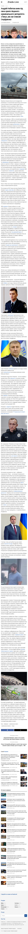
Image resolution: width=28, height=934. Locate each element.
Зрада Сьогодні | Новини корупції (10, 931)
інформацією (5, 162)
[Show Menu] (1, 2)
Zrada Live (13, 2)
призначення (7, 372)
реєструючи (14, 455)
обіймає (5, 283)
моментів (11, 170)
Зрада (6, 6)
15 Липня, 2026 (14, 767)
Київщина (6, 724)
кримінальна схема (14, 724)
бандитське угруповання (12, 245)
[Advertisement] (14, 41)
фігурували (4, 140)
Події (13, 725)
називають (5, 206)
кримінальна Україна (6, 725)
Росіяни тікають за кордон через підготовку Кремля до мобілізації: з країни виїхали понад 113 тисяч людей (17, 812)
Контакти (19, 928)
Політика (17, 903)
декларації (10, 315)
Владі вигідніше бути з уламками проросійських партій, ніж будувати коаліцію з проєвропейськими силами (17, 857)
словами (15, 226)
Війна (2, 903)
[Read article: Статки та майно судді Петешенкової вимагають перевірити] (24, 778)
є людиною (8, 406)
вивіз (22, 482)
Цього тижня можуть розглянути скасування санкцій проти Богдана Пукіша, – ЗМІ (10, 771)
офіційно (5, 395)
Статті (16, 905)
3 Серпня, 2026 (14, 760)
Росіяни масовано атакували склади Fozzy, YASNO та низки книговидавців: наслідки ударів (16, 837)
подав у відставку (9, 190)
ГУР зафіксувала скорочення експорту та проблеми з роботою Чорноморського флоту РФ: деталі (16, 864)
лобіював (11, 368)
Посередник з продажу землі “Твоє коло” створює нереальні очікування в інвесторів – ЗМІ (10, 764)
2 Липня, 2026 (14, 774)
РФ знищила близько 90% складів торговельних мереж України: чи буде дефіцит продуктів (15, 883)
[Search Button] (25, 915)
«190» (21, 116)
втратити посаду (8, 543)
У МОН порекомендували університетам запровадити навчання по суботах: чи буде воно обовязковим (16, 850)
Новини (2, 908)
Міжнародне (3, 907)
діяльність (13, 378)
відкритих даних (19, 634)
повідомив (21, 169)
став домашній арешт (16, 232)
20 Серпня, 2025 (16, 22)
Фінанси (16, 907)
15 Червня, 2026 (14, 785)
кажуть (5, 504)
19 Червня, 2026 (14, 780)
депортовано (16, 124)
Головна (2, 6)
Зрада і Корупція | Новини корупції (8, 928)
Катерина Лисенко (6, 22)
